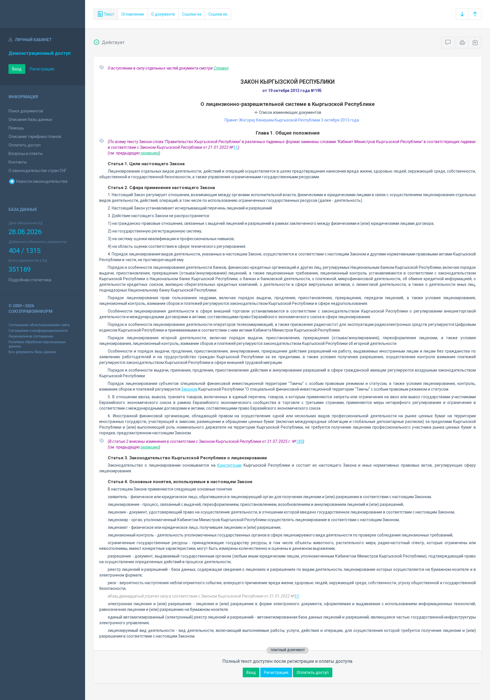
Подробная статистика (30, 280)
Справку (221, 68)
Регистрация (42, 69)
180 (299, 441)
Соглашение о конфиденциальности (38, 331)
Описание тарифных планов (35, 136)
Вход (17, 69)
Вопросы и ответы (26, 153)
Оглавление (132, 14)
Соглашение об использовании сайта (39, 325)
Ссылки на (191, 14)
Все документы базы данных (32, 352)
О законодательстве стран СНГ (38, 170)
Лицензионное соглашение (31, 336)
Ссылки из (217, 14)
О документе (163, 14)
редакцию (150, 153)
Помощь (16, 128)
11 (235, 147)
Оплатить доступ (25, 145)
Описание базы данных (30, 119)
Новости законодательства (41, 181)
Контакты (18, 162)
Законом (189, 389)
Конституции (229, 465)
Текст (108, 14)
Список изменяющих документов (289, 112)
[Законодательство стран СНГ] (42, 14)
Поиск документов (26, 111)
